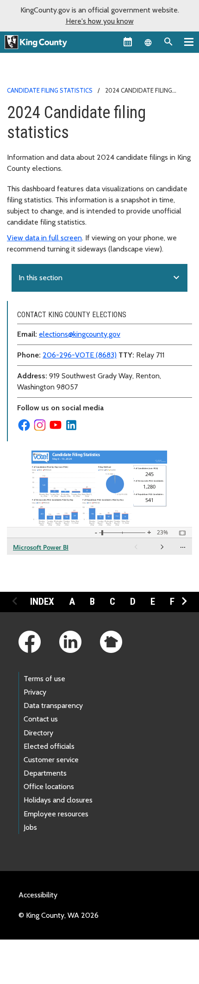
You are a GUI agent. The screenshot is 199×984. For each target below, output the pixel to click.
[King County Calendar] (128, 41)
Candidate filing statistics (50, 90)
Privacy (35, 692)
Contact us (41, 718)
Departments (45, 773)
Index (42, 601)
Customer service (51, 759)
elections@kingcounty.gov (79, 334)
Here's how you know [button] (100, 21)
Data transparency (53, 705)
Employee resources (56, 813)
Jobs (30, 827)
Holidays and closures (58, 800)
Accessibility (38, 894)
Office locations (49, 786)
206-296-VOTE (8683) (80, 355)
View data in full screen (44, 237)
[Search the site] (168, 41)
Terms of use (44, 678)
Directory (38, 732)
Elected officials (49, 746)
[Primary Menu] (189, 41)
